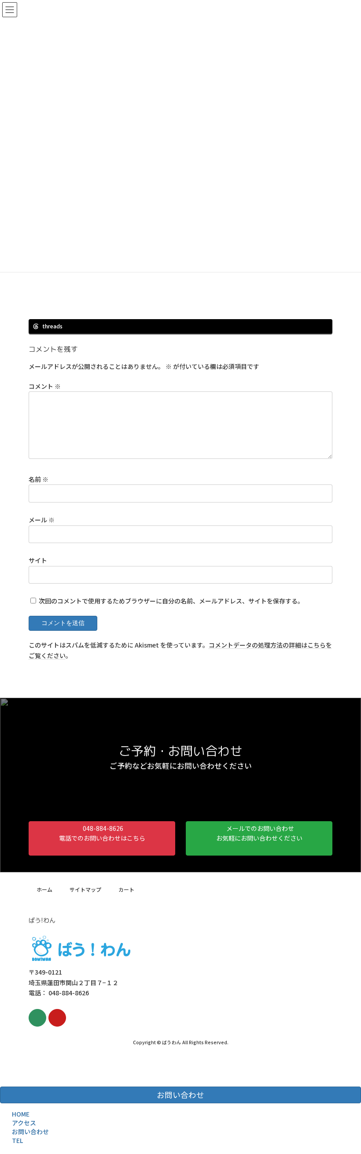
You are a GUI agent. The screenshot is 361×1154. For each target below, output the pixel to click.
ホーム (44, 889)
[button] (102, 838)
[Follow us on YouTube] (57, 1018)
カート (126, 889)
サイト (38, 559)
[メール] (37, 1018)
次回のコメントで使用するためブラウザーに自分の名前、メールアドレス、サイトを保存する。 (171, 600)
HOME (20, 1113)
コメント (45, 385)
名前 (38, 478)
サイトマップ (85, 889)
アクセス (24, 1122)
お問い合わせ (30, 1131)
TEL (17, 1140)
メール (42, 519)
